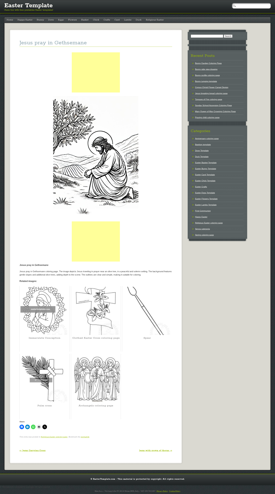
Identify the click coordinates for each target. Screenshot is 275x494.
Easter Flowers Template (206, 199)
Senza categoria (202, 229)
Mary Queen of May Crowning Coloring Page (215, 111)
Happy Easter (25, 19)
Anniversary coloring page (207, 138)
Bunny (40, 19)
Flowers (72, 19)
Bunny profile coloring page (207, 75)
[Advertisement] (96, 76)
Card (117, 19)
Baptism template (203, 144)
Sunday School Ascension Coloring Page (213, 105)
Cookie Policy (174, 491)
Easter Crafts (201, 187)
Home (10, 19)
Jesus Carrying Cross (32, 450)
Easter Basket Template (206, 162)
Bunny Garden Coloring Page (208, 63)
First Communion (203, 211)
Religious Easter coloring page (54, 437)
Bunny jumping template (206, 81)
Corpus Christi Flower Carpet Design (211, 87)
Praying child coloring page (207, 117)
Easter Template (28, 5)
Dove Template (202, 150)
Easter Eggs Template (205, 193)
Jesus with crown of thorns (155, 450)
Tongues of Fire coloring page (208, 99)
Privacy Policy (162, 491)
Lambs (127, 19)
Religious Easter (155, 19)
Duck (139, 19)
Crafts (107, 19)
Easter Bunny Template (205, 168)
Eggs (61, 19)
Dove (51, 19)
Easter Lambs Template (206, 205)
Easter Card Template (205, 175)
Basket (85, 19)
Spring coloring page (204, 235)
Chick (96, 19)
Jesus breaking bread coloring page (211, 93)
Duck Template (202, 156)
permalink (85, 437)
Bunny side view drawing (206, 69)
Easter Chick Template (205, 181)
